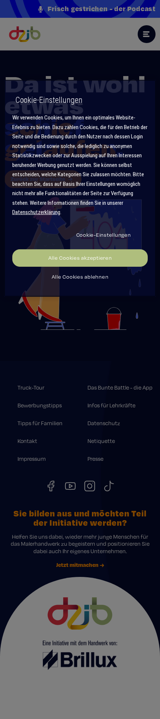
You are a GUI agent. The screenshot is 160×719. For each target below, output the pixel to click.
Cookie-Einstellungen (103, 235)
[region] (80, 188)
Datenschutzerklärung (36, 212)
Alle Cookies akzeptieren (80, 258)
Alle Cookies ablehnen (80, 276)
